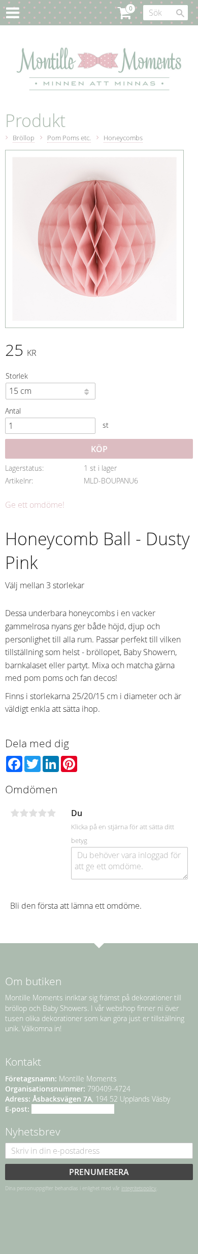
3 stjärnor (33, 813)
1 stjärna (14, 813)
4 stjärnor (42, 813)
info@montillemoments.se (72, 1109)
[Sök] (180, 13)
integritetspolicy (138, 1188)
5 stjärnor (51, 813)
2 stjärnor (23, 813)
